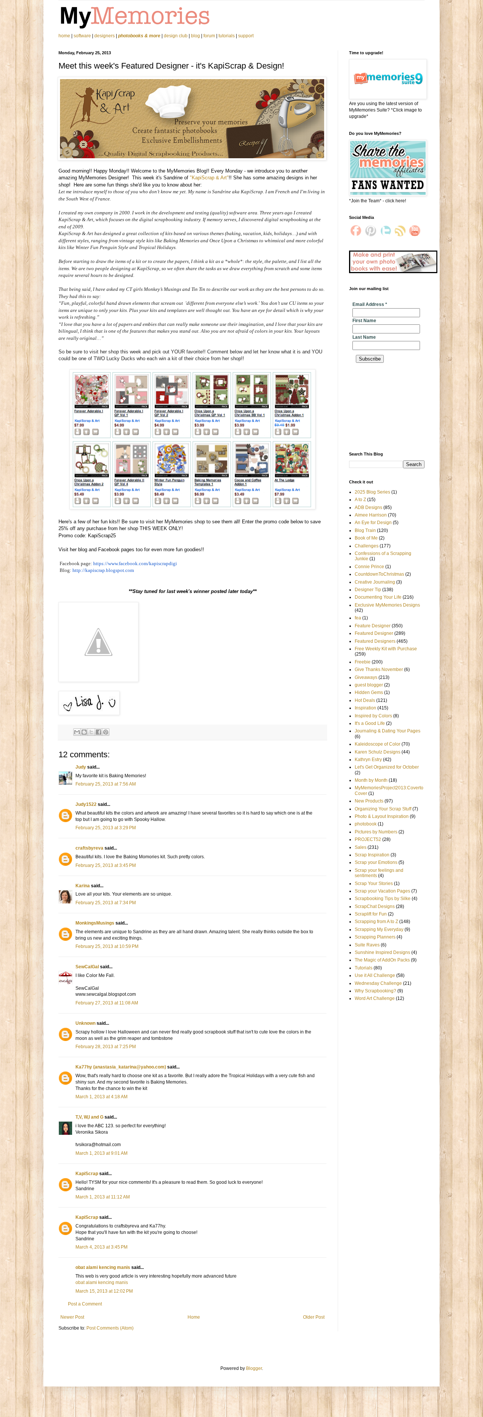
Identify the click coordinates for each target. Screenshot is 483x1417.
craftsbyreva (89, 848)
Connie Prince (369, 566)
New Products (369, 801)
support (246, 35)
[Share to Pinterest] (105, 732)
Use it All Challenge (375, 975)
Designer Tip (368, 589)
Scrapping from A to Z (376, 921)
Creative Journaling (375, 582)
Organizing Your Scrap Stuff (383, 809)
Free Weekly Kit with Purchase (386, 648)
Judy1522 (86, 804)
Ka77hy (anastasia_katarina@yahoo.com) (120, 1067)
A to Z (360, 499)
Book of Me (366, 538)
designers (104, 35)
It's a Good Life (370, 723)
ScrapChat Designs (375, 906)
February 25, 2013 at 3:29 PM (105, 827)
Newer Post (72, 1317)
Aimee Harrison (371, 515)
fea (358, 618)
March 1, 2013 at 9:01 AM (101, 1153)
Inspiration (365, 708)
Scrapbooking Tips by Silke (383, 898)
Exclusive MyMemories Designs (387, 605)
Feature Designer (373, 625)
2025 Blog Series (372, 492)
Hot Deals (365, 700)
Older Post (314, 1317)
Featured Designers (375, 641)
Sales (360, 847)
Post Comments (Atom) (110, 1328)
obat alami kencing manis (102, 1267)
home (64, 35)
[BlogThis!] (84, 732)
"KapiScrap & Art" (209, 177)
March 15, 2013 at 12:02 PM (104, 1291)
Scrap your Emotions (376, 862)
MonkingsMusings (94, 923)
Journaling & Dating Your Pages (387, 731)
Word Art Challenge (375, 998)
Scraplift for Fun (371, 914)
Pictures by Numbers (376, 832)
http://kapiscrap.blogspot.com (103, 570)
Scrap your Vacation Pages (382, 891)
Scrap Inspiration (372, 855)
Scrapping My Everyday (379, 929)
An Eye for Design (373, 522)
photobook (366, 824)
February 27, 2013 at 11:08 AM (106, 1003)
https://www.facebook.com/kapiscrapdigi (135, 563)
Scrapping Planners (375, 937)
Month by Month (371, 780)
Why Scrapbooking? (375, 991)
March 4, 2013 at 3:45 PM (101, 1247)
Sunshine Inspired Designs (382, 952)
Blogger (254, 1368)
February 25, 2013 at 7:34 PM (105, 902)
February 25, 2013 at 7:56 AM (105, 784)
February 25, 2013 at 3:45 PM (105, 865)
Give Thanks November (379, 669)
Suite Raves (367, 945)
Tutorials (363, 968)
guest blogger (369, 685)
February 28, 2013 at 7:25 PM (105, 1046)
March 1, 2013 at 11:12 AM (102, 1197)
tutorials (226, 35)
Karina (82, 885)
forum (209, 35)
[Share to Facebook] (98, 732)
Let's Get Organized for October (387, 767)
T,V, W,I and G (89, 1117)
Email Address (369, 304)
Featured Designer (374, 633)
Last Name (364, 337)
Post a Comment (85, 1304)
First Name (364, 320)
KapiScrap (86, 1173)
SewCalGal (87, 966)
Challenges (366, 546)
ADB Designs (368, 507)
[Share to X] (91, 732)
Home (194, 1317)
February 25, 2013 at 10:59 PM (106, 946)
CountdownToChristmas (379, 574)
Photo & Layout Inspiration (382, 816)
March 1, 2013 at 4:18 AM (101, 1096)
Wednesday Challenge (378, 983)
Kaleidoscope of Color (377, 744)
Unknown (85, 1023)
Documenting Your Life (378, 597)
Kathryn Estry (368, 759)
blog (195, 35)
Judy (80, 767)
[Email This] (77, 732)
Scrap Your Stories (374, 883)
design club (176, 35)
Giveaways (366, 677)
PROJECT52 (368, 839)
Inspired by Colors (373, 715)
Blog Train (365, 530)
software (82, 35)
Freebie (363, 662)
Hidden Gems (369, 692)
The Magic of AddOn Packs (382, 960)
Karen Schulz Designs (377, 752)
